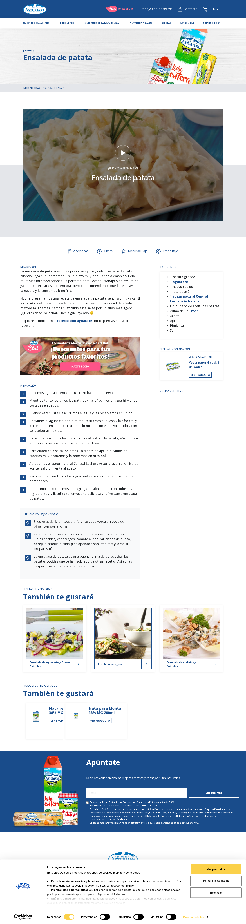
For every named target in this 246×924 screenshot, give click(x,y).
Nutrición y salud (141, 22)
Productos (67, 22)
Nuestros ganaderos (36, 22)
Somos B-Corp (211, 22)
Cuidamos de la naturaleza (102, 22)
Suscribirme (214, 793)
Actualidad (187, 22)
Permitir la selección (216, 880)
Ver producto (200, 374)
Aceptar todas (216, 869)
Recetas (166, 22)
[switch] (105, 917)
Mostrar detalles (193, 916)
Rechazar (216, 892)
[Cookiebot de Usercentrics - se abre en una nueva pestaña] (23, 917)
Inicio (26, 88)
